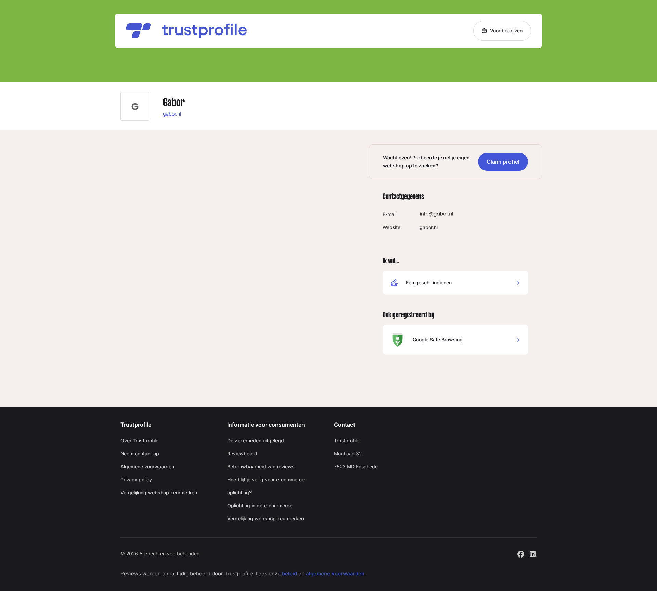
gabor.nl (172, 114)
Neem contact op (139, 453)
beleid (289, 573)
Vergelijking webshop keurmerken (158, 492)
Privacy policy (136, 479)
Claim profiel (503, 161)
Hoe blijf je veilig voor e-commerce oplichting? (266, 485)
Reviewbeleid (242, 453)
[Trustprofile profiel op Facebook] (520, 553)
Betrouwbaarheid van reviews (261, 466)
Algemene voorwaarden (147, 466)
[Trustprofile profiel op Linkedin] (533, 553)
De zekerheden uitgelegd (255, 440)
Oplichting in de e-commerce (259, 505)
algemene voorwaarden (335, 573)
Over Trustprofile (139, 440)
